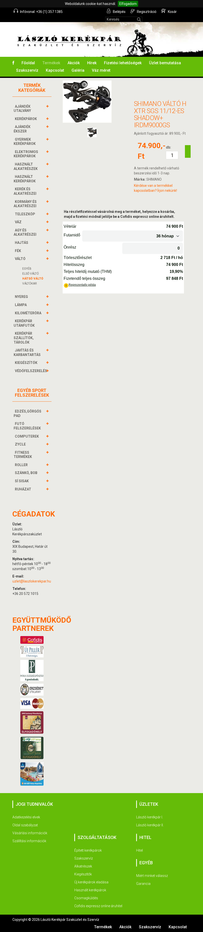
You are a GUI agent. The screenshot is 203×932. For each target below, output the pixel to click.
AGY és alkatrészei (25, 232)
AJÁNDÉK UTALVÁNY (22, 108)
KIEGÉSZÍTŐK (26, 363)
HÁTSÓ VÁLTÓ (32, 278)
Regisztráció (146, 12)
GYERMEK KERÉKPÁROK (25, 141)
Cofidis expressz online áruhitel (98, 906)
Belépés (119, 12)
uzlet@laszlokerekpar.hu (31, 581)
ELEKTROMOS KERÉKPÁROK (26, 154)
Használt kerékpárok (90, 890)
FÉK (18, 251)
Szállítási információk (29, 841)
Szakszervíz (27, 70)
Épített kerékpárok (88, 850)
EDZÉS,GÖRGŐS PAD (27, 413)
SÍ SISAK (22, 481)
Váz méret (101, 70)
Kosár (172, 12)
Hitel (139, 850)
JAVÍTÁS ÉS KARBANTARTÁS (27, 352)
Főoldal (28, 63)
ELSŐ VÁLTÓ (30, 273)
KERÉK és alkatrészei (25, 191)
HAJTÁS (21, 243)
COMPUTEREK (27, 436)
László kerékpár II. (150, 825)
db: (168, 147)
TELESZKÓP (25, 214)
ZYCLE (20, 444)
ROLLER (21, 465)
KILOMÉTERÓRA (28, 313)
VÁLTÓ (20, 259)
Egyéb (26, 268)
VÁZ (18, 222)
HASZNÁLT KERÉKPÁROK (25, 179)
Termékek (51, 63)
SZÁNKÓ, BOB (26, 473)
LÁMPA (21, 305)
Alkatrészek (83, 866)
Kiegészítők (83, 874)
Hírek (92, 63)
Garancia (143, 884)
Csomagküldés (86, 898)
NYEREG (21, 297)
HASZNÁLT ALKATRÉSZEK (26, 166)
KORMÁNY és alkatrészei (25, 204)
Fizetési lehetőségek (123, 63)
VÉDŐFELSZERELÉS (31, 371)
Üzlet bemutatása (165, 63)
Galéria (78, 70)
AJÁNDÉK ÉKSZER (22, 129)
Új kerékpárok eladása (91, 882)
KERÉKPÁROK (26, 119)
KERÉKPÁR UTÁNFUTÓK (24, 323)
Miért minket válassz (152, 876)
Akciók (74, 63)
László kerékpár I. (149, 817)
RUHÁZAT (23, 489)
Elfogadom (128, 4)
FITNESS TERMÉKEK (23, 454)
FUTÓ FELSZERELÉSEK (27, 426)
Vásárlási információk (29, 833)
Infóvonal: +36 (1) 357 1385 (41, 12)
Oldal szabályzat (25, 825)
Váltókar (29, 283)
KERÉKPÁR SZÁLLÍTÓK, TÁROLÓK (24, 337)
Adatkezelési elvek (26, 817)
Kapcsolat (55, 70)
